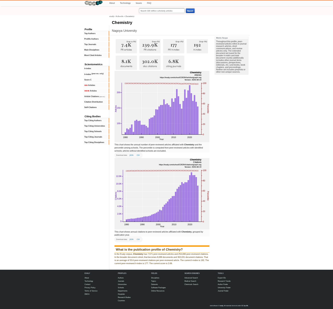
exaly (111, 16)
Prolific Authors (91, 39)
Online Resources (158, 291)
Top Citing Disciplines (94, 142)
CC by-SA (244, 305)
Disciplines (155, 278)
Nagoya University (124, 30)
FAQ (149, 3)
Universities (122, 284)
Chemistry (129, 16)
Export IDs (222, 278)
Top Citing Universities (94, 126)
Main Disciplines (91, 50)
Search (190, 11)
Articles (89, 85)
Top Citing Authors (92, 120)
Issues (139, 3)
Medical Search (190, 281)
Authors (121, 278)
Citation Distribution (93, 102)
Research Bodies (124, 297)
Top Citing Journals (93, 137)
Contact (87, 284)
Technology (125, 3)
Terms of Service (91, 291)
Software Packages (158, 288)
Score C (88, 80)
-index (87, 68)
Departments (122, 291)
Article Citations (94, 96)
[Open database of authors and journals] (93, 1)
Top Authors (89, 33)
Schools (119, 16)
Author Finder (223, 284)
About (112, 3)
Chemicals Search (191, 284)
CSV (138, 155)
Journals (121, 281)
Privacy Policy (90, 288)
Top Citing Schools (93, 131)
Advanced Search (191, 278)
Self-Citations (90, 107)
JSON (131, 155)
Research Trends (224, 281)
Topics (153, 281)
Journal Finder (223, 291)
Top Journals (90, 44)
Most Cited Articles (93, 55)
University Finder (224, 288)
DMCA (87, 294)
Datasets (154, 284)
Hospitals (121, 294)
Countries (121, 301)
